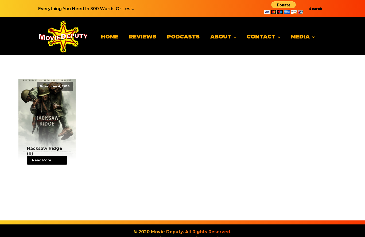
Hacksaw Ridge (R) (44, 151)
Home (109, 36)
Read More (41, 160)
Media (300, 36)
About (220, 36)
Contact (261, 36)
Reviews (142, 36)
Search (315, 9)
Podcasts (183, 36)
